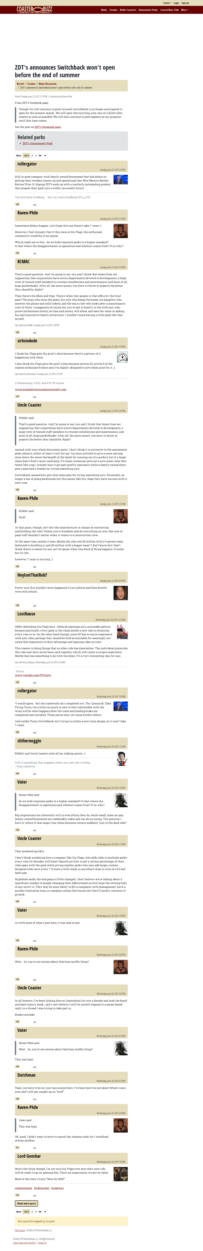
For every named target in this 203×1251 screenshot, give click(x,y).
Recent (20, 84)
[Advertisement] (101, 38)
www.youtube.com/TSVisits (33, 675)
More (184, 10)
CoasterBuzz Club (169, 10)
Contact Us (42, 1242)
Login (176, 2)
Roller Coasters (128, 10)
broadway (57, 1188)
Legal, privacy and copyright (24, 1242)
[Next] (40, 155)
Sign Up (185, 2)
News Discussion (47, 84)
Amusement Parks (148, 10)
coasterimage (23, 1188)
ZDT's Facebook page (48, 127)
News (104, 10)
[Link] (34, 204)
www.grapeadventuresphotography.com (40, 389)
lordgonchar (41, 1188)
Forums (113, 10)
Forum (166, 2)
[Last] (45, 155)
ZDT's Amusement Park (37, 143)
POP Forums (20, 1230)
